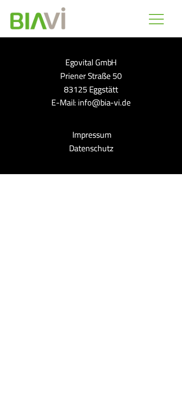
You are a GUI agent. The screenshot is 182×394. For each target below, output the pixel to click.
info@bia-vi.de (104, 102)
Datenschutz (91, 148)
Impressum (91, 134)
